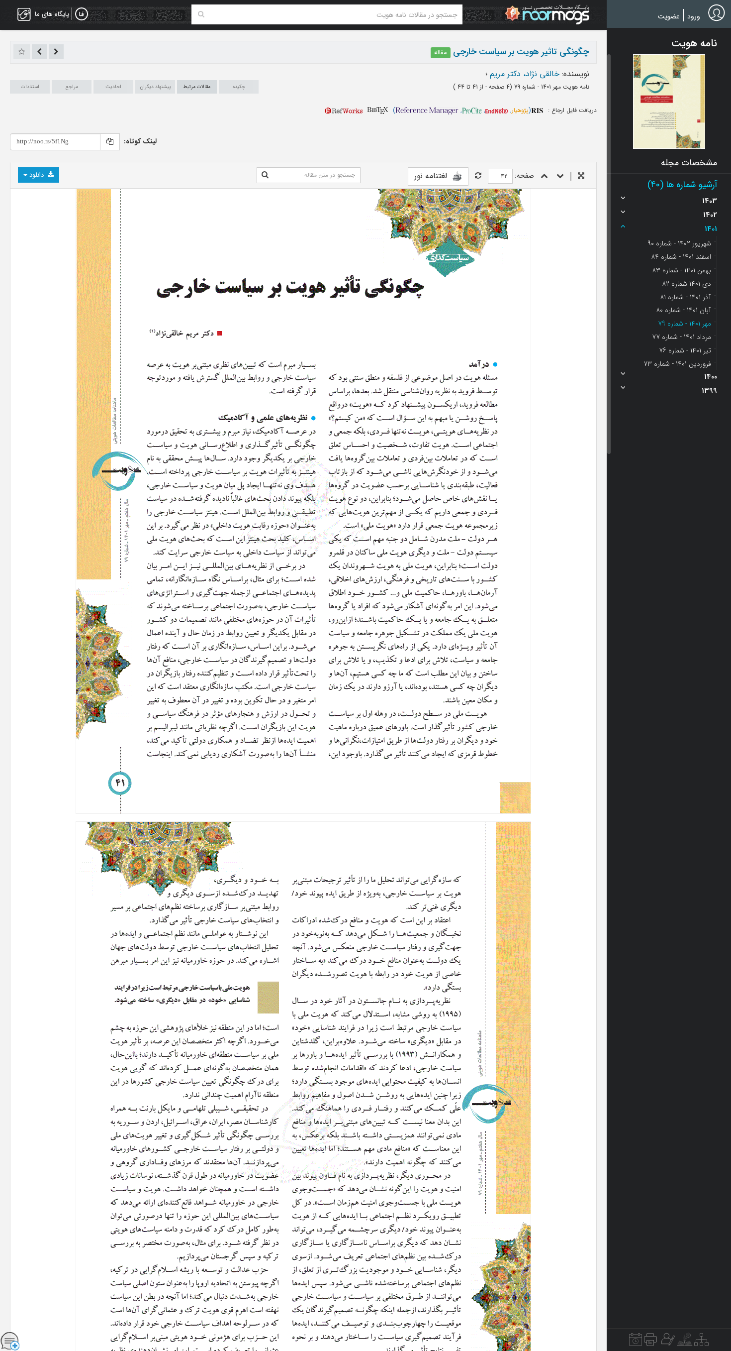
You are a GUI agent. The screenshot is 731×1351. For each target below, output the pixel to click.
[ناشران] (650, 1342)
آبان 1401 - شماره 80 (683, 310)
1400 (710, 377)
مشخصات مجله (689, 163)
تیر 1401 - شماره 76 (685, 350)
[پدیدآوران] (667, 1342)
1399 (709, 391)
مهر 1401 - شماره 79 (684, 324)
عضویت (669, 16)
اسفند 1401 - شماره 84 (681, 257)
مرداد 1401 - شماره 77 (681, 337)
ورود (693, 16)
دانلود (36, 175)
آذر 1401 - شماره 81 (685, 297)
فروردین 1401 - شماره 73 (677, 364)
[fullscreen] (581, 176)
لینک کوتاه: (140, 141)
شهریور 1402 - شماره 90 (679, 243)
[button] (669, 101)
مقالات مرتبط (196, 87)
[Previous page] (544, 176)
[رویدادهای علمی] (635, 1342)
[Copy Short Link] (110, 141)
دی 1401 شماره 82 (686, 284)
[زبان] (82, 14)
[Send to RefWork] (344, 110)
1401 (711, 229)
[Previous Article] (56, 51)
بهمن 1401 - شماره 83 (681, 270)
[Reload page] (478, 176)
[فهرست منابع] (701, 1342)
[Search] (201, 14)
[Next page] (560, 176)
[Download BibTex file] (377, 110)
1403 (709, 201)
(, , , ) (462, 110)
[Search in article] (265, 175)
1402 (710, 215)
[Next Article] (39, 51)
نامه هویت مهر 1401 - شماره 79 (550, 87)
